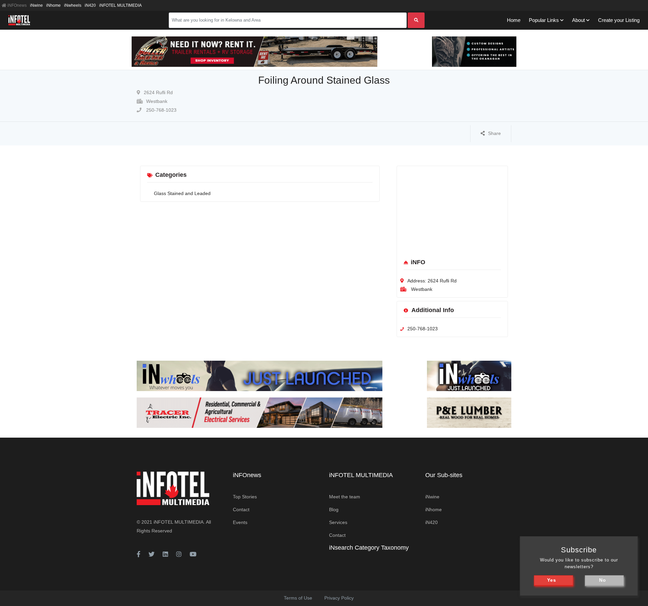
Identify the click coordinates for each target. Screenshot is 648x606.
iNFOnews (16, 5)
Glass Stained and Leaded (182, 193)
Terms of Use (298, 598)
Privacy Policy (339, 598)
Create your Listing (619, 20)
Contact (241, 509)
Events (240, 522)
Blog (334, 509)
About (578, 20)
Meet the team (344, 496)
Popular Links (544, 20)
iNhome (53, 5)
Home (513, 20)
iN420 (90, 5)
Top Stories (245, 496)
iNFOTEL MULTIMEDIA (120, 5)
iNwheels (72, 5)
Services (338, 522)
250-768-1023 (161, 110)
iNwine (36, 5)
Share (494, 133)
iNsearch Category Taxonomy (369, 547)
